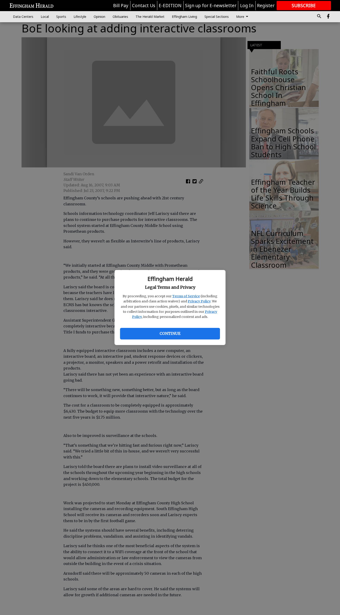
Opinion (99, 16)
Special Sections (216, 16)
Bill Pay (120, 6)
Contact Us (143, 6)
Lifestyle (80, 16)
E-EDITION (170, 6)
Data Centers (23, 16)
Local (45, 16)
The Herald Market (150, 16)
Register (266, 6)
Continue (170, 333)
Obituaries (120, 16)
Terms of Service (186, 296)
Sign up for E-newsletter (210, 6)
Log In (246, 6)
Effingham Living (184, 16)
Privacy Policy (199, 301)
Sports (61, 16)
